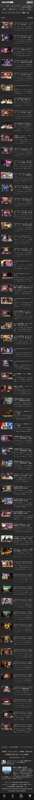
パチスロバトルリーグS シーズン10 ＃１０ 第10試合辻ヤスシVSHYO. (23, 187)
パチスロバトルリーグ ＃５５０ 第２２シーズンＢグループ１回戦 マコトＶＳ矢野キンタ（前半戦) (24, 601)
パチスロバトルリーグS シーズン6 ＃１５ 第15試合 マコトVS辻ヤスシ (23, 250)
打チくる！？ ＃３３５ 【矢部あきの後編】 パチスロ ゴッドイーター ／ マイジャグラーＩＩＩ (23, 550)
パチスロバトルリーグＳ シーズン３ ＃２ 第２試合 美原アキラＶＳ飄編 (23, 37)
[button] (6, 769)
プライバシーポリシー (13, 751)
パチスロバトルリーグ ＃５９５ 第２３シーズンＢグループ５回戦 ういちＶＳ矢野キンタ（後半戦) (24, 663)
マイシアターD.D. (16, 6)
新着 (4, 9)
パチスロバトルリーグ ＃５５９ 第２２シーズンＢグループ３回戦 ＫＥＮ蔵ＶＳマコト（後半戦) (24, 626)
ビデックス (4, 747)
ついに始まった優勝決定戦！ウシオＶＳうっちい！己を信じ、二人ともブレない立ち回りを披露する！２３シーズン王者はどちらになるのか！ (23, 694)
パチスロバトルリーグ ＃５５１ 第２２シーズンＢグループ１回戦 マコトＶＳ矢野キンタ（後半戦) (24, 613)
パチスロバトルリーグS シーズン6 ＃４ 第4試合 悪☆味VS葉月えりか (23, 62)
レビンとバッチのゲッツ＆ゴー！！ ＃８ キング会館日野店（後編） (23, 175)
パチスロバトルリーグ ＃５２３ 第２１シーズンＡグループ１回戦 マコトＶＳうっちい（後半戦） (24, 576)
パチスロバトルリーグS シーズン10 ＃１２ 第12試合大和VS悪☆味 (23, 225)
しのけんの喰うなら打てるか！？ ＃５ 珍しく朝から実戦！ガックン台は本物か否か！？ (24, 99)
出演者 (29, 9)
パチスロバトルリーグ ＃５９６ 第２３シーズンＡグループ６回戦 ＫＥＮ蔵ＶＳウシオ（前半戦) (24, 676)
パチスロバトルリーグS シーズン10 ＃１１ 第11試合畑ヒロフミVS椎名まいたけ (23, 200)
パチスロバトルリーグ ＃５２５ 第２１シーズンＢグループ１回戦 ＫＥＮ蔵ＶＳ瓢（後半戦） (24, 588)
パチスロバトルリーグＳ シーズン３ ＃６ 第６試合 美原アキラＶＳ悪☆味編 (23, 112)
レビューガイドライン (14, 757)
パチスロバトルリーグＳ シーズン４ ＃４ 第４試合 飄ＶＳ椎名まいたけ (23, 74)
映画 (8, 6)
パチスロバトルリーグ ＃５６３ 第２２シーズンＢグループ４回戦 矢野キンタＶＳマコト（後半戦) (24, 651)
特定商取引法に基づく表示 (11, 754)
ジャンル (22, 9)
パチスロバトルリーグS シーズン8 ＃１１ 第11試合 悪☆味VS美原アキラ (23, 212)
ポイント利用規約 (24, 754)
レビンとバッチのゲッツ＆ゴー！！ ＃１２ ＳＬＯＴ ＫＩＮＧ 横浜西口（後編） (23, 237)
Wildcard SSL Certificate (7, 773)
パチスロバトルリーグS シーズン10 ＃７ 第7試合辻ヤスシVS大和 (23, 150)
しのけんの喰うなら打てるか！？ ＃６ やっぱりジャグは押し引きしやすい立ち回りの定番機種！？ (24, 124)
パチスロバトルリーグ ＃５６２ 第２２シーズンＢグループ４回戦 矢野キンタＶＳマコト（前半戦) (24, 638)
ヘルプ (23, 757)
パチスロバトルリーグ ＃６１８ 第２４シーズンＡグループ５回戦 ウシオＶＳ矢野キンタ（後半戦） (24, 713)
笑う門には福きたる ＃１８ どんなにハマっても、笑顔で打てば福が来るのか (23, 312)
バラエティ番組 (26, 6)
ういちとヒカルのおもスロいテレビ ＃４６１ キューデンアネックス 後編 (23, 563)
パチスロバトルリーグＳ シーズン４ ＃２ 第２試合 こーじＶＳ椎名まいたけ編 (23, 24)
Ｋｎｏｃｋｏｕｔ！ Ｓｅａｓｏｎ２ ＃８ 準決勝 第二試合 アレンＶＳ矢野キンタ (23, 162)
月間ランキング (12, 9)
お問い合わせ (29, 751)
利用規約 (22, 751)
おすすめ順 (30, 17)
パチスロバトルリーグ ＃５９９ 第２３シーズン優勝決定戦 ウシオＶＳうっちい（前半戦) (24, 688)
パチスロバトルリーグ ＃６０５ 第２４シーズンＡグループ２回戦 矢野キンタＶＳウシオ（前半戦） (24, 701)
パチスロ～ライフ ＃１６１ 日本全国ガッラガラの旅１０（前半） (23, 475)
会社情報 (4, 751)
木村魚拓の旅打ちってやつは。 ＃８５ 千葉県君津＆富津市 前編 (23, 400)
